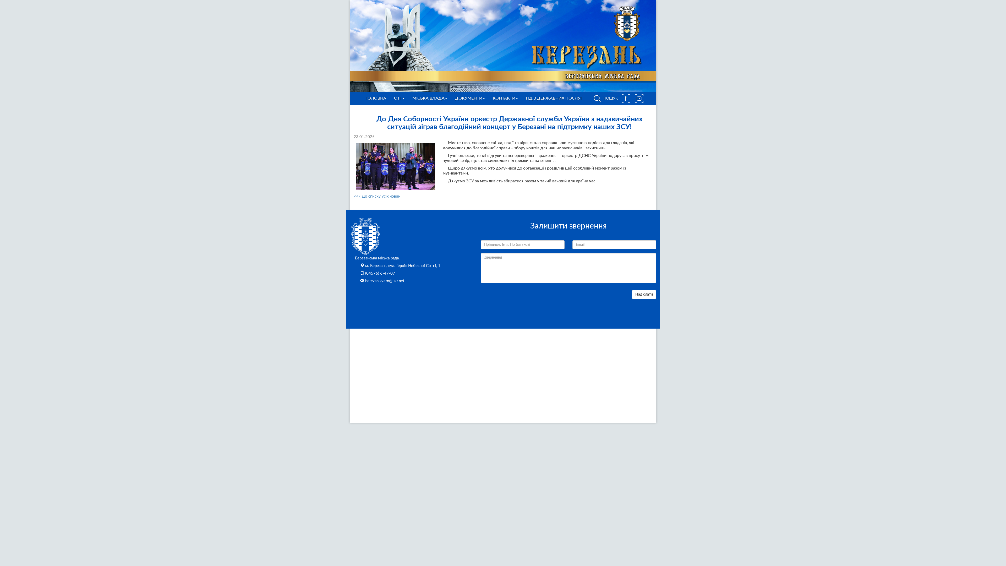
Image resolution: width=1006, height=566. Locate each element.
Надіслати (644, 294)
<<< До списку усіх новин (377, 196)
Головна (375, 98)
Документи (468, 98)
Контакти (504, 98)
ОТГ (398, 98)
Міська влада (428, 98)
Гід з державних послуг (554, 98)
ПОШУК (610, 98)
